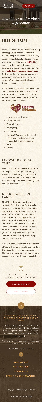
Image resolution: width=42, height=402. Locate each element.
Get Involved (21, 367)
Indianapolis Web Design (18, 396)
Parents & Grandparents (21, 376)
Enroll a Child (21, 284)
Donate (28, 6)
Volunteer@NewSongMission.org (22, 71)
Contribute (21, 371)
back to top (21, 305)
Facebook (21, 354)
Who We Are (21, 292)
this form (31, 62)
